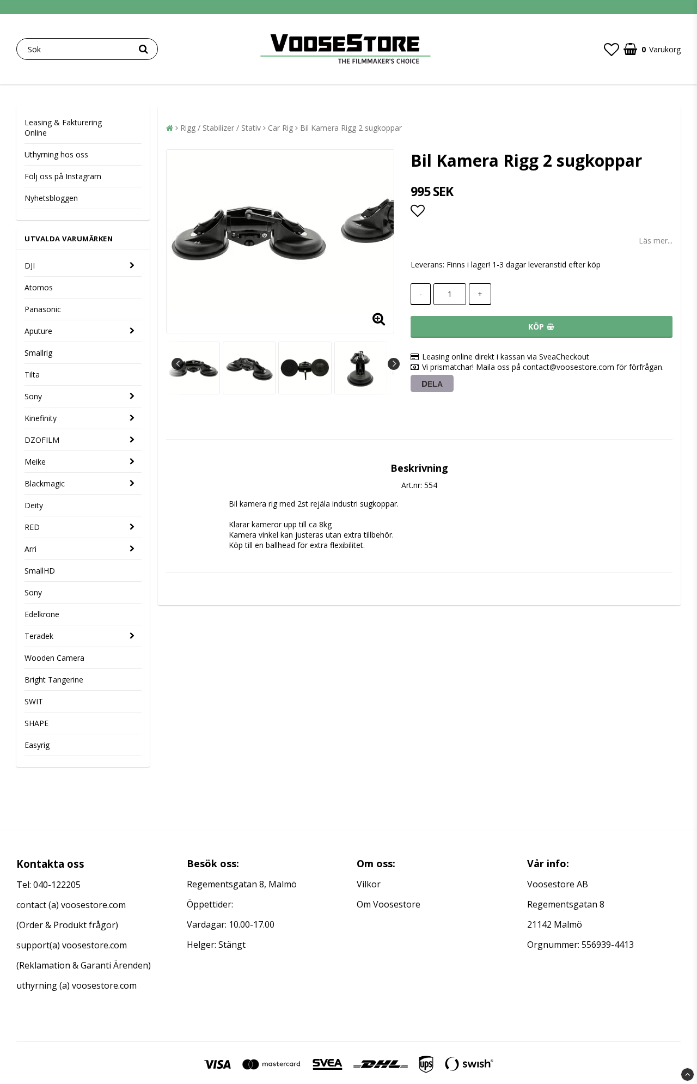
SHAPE (36, 723)
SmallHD (40, 570)
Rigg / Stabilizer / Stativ (220, 128)
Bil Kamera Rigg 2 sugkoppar (351, 128)
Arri (30, 549)
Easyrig (37, 745)
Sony (33, 396)
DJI (30, 265)
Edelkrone (42, 614)
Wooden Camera (54, 658)
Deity (34, 505)
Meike (35, 461)
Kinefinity (41, 418)
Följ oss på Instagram (63, 176)
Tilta (32, 374)
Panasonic (43, 309)
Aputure (38, 331)
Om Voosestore (388, 904)
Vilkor (369, 884)
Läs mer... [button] (655, 240)
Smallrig (38, 353)
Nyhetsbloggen (51, 198)
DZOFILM (42, 440)
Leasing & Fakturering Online (63, 127)
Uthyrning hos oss (56, 154)
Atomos (39, 287)
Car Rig (280, 128)
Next (394, 364)
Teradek (39, 636)
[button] (611, 49)
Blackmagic (45, 483)
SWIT (34, 701)
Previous (178, 364)
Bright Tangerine (54, 679)
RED (32, 527)
